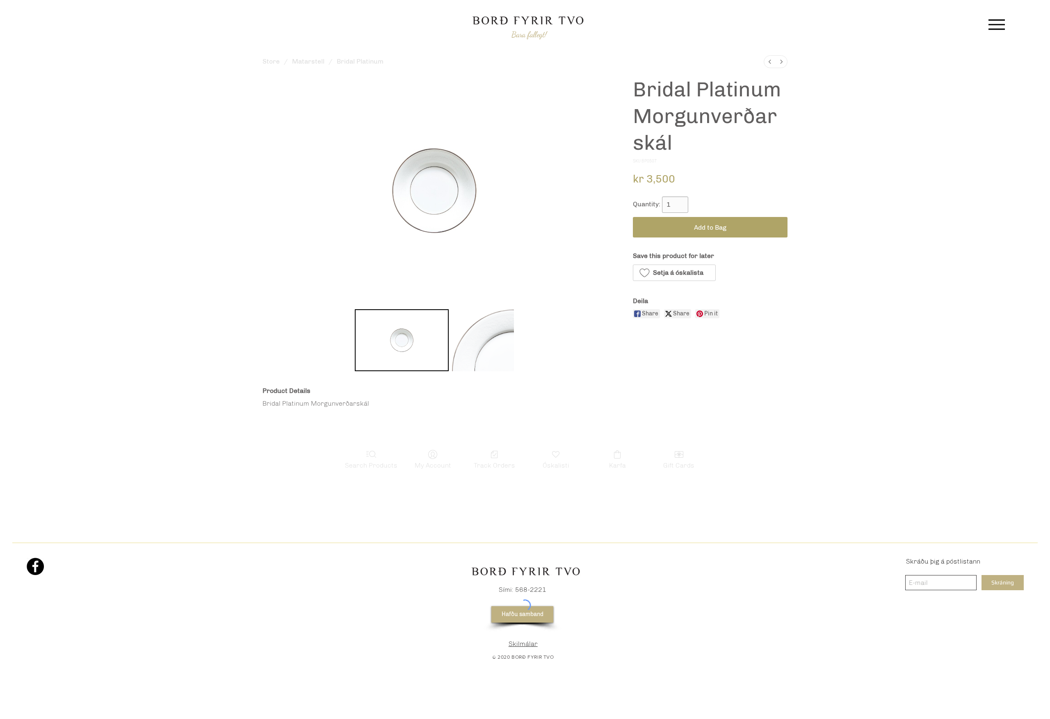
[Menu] (996, 24)
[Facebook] (35, 566)
